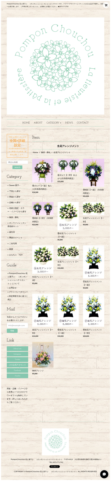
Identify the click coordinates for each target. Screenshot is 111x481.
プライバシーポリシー (18, 292)
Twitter (17, 359)
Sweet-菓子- (14, 185)
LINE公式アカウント (17, 365)
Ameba (17, 376)
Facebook (17, 370)
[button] (54, 122)
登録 (12, 331)
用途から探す (15, 197)
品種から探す (15, 202)
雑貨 (11, 249)
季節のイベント (15, 238)
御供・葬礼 (45, 152)
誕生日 (12, 232)
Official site (17, 349)
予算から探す (15, 191)
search (17, 167)
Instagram (17, 354)
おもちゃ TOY (16, 255)
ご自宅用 (13, 243)
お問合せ (13, 288)
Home (35, 152)
